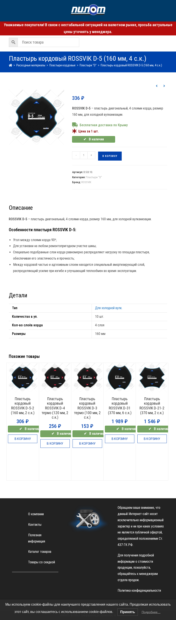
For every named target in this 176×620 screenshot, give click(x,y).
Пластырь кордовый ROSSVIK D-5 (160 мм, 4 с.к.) (131, 65)
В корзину (109, 156)
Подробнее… (151, 612)
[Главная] (10, 65)
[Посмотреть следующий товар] (164, 86)
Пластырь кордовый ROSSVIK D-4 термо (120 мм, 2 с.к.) (55, 408)
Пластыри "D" (94, 177)
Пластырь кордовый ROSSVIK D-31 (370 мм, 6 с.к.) (120, 406)
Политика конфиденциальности (139, 590)
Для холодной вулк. (108, 308)
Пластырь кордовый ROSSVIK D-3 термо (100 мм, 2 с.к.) (87, 408)
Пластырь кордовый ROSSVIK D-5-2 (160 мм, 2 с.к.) (23, 406)
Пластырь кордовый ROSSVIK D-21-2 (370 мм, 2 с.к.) (152, 406)
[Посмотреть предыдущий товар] (157, 86)
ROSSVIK (86, 182)
